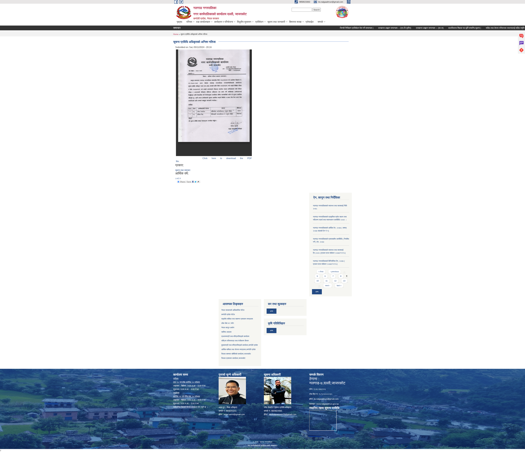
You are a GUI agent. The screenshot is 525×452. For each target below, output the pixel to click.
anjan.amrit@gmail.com (234, 414)
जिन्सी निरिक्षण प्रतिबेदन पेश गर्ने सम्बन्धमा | (336, 28)
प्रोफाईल (309, 21)
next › (327, 285)
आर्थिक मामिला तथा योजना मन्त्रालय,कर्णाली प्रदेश (238, 349)
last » (339, 285)
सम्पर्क (320, 21)
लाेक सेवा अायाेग (227, 323)
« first (321, 271)
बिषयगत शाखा (295, 21)
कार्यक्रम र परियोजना (223, 21)
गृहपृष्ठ (179, 21)
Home (175, 34)
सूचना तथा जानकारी (276, 21)
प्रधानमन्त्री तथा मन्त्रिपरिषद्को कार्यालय (235, 336)
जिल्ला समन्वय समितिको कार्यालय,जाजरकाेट (236, 354)
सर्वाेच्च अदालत (226, 332)
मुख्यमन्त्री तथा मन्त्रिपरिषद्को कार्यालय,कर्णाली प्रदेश (239, 345)
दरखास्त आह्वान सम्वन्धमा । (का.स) (409, 28)
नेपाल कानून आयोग (227, 327)
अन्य (316, 292)
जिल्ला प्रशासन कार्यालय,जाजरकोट (233, 358)
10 (318, 281)
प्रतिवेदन (259, 21)
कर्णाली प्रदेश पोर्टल (228, 314)
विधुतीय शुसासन (244, 21)
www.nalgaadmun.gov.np (327, 404)
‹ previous (334, 271)
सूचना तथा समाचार (182, 170)
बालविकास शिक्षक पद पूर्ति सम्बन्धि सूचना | (444, 28)
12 (335, 281)
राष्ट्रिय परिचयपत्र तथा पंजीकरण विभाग (235, 341)
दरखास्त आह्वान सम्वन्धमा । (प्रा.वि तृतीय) (374, 28)
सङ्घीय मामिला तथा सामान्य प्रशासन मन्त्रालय (237, 319)
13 (344, 281)
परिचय (189, 21)
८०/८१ (178, 178)
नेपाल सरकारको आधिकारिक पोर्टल (232, 310)
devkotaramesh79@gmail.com (282, 414)
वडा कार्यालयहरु (203, 21)
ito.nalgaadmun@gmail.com (326, 399)
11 (327, 281)
